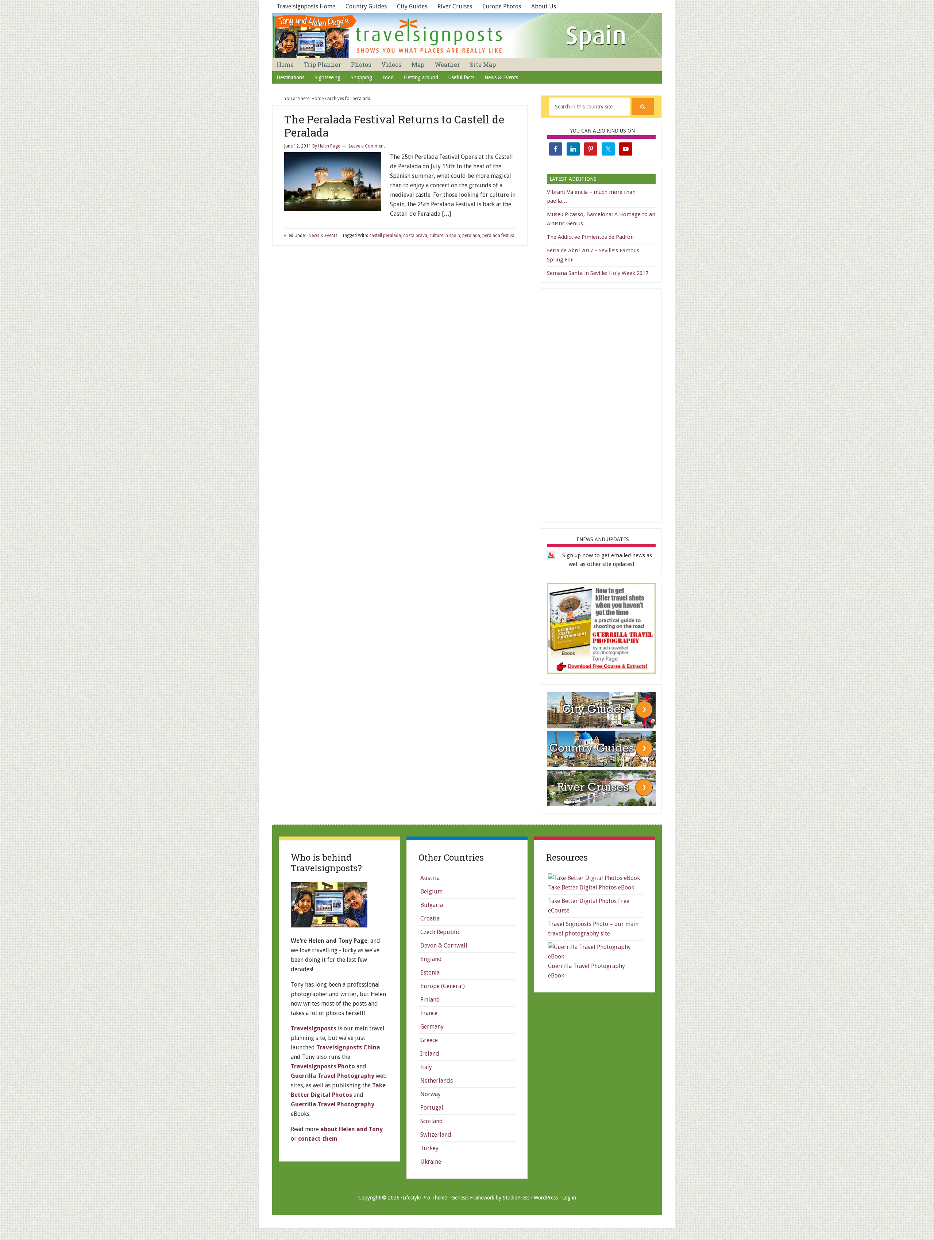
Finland (430, 999)
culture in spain (444, 235)
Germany (432, 1026)
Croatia (430, 918)
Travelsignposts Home (306, 6)
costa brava (415, 235)
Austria (430, 877)
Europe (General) (442, 986)
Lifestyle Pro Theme (424, 1198)
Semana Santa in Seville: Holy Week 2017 (597, 273)
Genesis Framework (472, 1198)
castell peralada (385, 235)
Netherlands (436, 1080)
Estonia (430, 972)
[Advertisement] (601, 404)
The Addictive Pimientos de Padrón (590, 237)
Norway (430, 1094)
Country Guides (366, 6)
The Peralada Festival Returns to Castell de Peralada (394, 125)
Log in (569, 1198)
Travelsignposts (313, 1028)
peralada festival (499, 235)
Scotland (431, 1121)
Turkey (429, 1148)
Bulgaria (431, 905)
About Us (543, 6)
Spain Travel (467, 35)
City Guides (412, 6)
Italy (426, 1067)
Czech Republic (440, 932)
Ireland (429, 1053)
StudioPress (516, 1198)
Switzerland (435, 1134)
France (428, 1013)
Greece (429, 1040)
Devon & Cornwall (443, 945)
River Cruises (454, 6)
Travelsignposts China (348, 1047)
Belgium (431, 891)
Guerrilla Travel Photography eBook (586, 970)
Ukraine (430, 1161)
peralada (471, 235)
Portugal (431, 1107)
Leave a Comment (367, 146)
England (431, 959)
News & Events (323, 235)
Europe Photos (501, 6)
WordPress (546, 1198)
